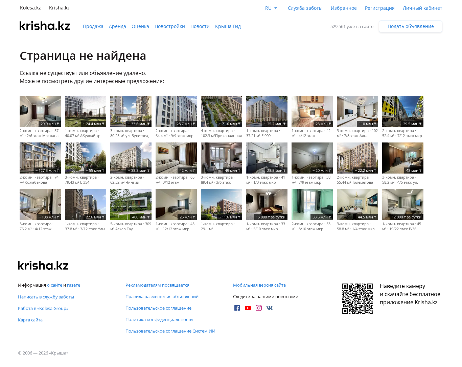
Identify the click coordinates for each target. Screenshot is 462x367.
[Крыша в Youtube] (248, 308)
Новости (200, 26)
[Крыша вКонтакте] (269, 308)
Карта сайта (30, 320)
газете (73, 285)
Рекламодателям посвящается (157, 285)
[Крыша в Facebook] (237, 308)
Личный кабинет (422, 8)
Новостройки (170, 26)
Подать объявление (411, 26)
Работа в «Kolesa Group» (43, 308)
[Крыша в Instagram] (259, 308)
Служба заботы (305, 8)
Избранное (344, 8)
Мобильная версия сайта (259, 285)
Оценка (140, 26)
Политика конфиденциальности (159, 319)
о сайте (54, 285)
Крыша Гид (228, 26)
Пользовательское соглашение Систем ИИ (170, 331)
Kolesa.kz (30, 7)
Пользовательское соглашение (158, 308)
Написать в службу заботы (46, 297)
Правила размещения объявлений (162, 296)
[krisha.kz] (43, 266)
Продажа (93, 26)
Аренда (117, 26)
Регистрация (380, 8)
